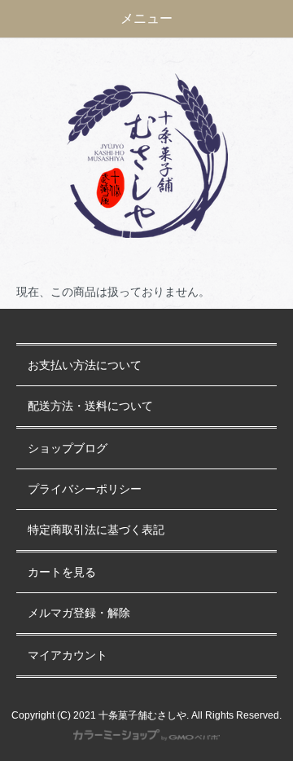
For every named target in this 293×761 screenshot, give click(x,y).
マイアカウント (67, 655)
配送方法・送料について (90, 406)
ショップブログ (67, 448)
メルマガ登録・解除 (79, 613)
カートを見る (62, 572)
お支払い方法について (85, 365)
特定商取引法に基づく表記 (96, 530)
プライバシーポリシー (85, 489)
